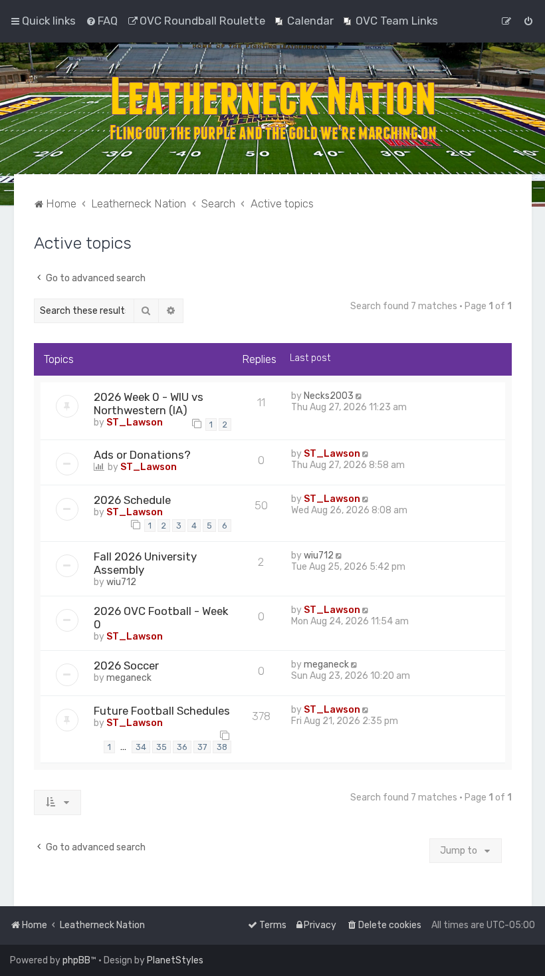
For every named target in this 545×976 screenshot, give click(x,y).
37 (202, 747)
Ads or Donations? (142, 454)
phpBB (76, 960)
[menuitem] (102, 20)
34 (141, 747)
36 (182, 747)
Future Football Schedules (162, 710)
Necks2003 (329, 396)
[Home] (272, 108)
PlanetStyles (175, 960)
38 (222, 747)
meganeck (129, 677)
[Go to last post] (360, 396)
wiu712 (121, 582)
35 (161, 747)
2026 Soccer (126, 665)
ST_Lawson (134, 422)
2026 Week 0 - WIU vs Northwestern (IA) (148, 403)
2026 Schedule (132, 500)
